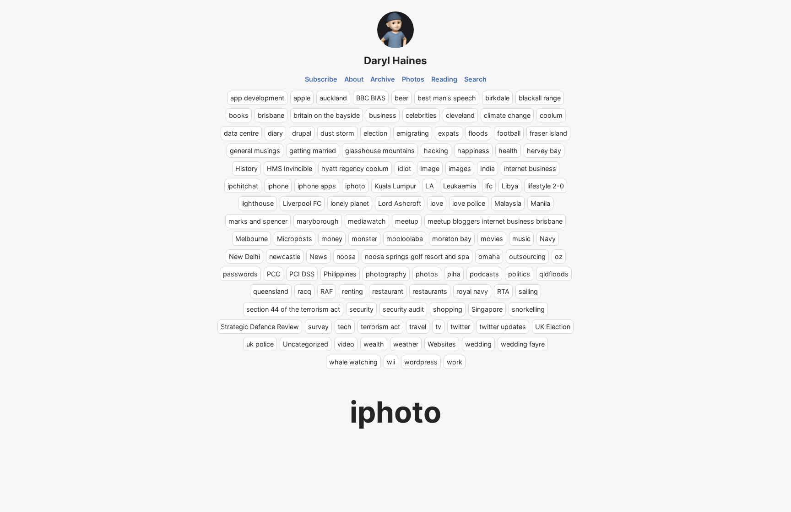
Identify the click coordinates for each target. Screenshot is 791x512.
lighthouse (257, 203)
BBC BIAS (370, 98)
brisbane (271, 115)
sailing (528, 291)
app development (257, 98)
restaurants (429, 291)
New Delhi (244, 256)
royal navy (472, 291)
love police (468, 203)
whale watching (353, 362)
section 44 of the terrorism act (293, 309)
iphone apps (317, 186)
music (521, 238)
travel (417, 326)
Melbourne (251, 238)
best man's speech (446, 98)
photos (427, 274)
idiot (404, 168)
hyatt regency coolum (355, 168)
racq (304, 291)
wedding (478, 344)
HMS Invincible (289, 168)
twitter (460, 326)
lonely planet (349, 203)
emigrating (412, 133)
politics (519, 274)
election (375, 133)
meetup (406, 221)
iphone (277, 186)
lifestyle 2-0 (545, 186)
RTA (503, 291)
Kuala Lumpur (395, 186)
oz (559, 256)
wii (391, 362)
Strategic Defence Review (260, 326)
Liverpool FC (302, 203)
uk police (260, 344)
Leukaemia (459, 186)
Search (475, 79)
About (353, 79)
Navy (548, 238)
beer (401, 98)
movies (492, 238)
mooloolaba (404, 238)
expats (448, 133)
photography (386, 274)
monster (364, 238)
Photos (413, 79)
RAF (326, 291)
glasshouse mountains (380, 150)
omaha (489, 256)
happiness (473, 150)
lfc (489, 186)
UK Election (552, 326)
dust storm (337, 133)
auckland (333, 98)
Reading (444, 79)
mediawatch (367, 221)
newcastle (284, 256)
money (331, 238)
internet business (530, 168)
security (361, 309)
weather (405, 344)
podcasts (484, 274)
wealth (373, 344)
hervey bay (544, 150)
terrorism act (380, 326)
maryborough (318, 221)
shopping (447, 309)
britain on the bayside (326, 115)
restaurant (387, 291)
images (460, 168)
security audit (403, 309)
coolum (551, 115)
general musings (255, 150)
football (508, 133)
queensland (270, 291)
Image (429, 168)
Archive (382, 79)
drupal (301, 133)
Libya (510, 186)
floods (478, 133)
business (382, 115)
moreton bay (451, 238)
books (239, 115)
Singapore (487, 309)
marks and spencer (257, 221)
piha (454, 274)
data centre (241, 133)
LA (429, 186)
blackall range (540, 98)
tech (345, 326)
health (508, 150)
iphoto (355, 186)
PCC (273, 274)
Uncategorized (305, 344)
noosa (346, 256)
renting (352, 291)
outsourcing (527, 256)
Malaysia (507, 203)
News (318, 256)
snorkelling (528, 309)
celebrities (421, 115)
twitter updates (502, 326)
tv (438, 326)
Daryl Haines (395, 60)
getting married (312, 150)
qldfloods (554, 274)
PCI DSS (301, 274)
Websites (442, 344)
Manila (540, 203)
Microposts (294, 238)
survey (318, 326)
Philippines (340, 274)
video (345, 344)
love (436, 203)
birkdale (497, 98)
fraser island (548, 133)
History (246, 168)
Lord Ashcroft (399, 203)
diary (275, 133)
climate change (507, 115)
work (454, 362)
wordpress (421, 362)
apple (301, 98)
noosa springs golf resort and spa (417, 256)
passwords (240, 274)
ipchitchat (243, 186)
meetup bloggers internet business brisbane (495, 221)
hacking (436, 150)
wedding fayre (523, 344)
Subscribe (321, 79)
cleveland (460, 115)
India (487, 168)
